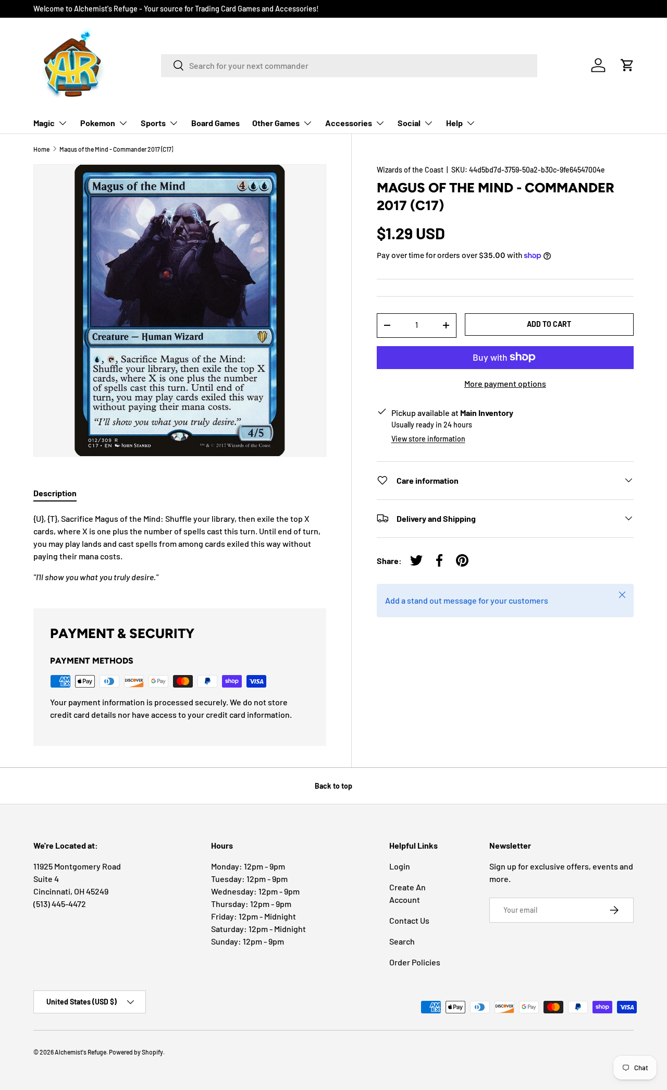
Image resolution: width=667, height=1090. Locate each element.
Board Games (215, 123)
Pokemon (97, 123)
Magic (44, 123)
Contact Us (409, 920)
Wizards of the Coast (410, 169)
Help (454, 123)
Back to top (333, 785)
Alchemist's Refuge (80, 1052)
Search (402, 941)
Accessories (348, 123)
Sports (153, 123)
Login (399, 866)
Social (409, 123)
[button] (627, 65)
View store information (428, 438)
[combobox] (349, 65)
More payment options (505, 383)
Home (41, 149)
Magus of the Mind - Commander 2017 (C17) (116, 149)
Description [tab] (55, 493)
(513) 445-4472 (59, 904)
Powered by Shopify (136, 1052)
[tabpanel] (179, 547)
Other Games (276, 123)
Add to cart (549, 323)
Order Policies (414, 962)
